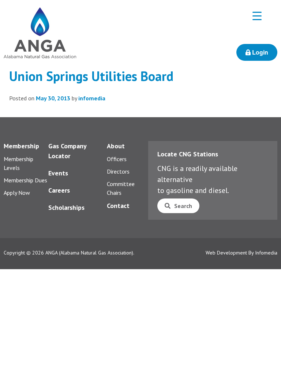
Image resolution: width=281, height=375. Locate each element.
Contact (118, 205)
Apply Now (17, 192)
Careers (59, 190)
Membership (21, 146)
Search (183, 205)
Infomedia (266, 252)
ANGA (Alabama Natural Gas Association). (89, 252)
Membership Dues (25, 180)
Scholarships (66, 207)
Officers (117, 159)
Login (259, 52)
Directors (118, 171)
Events (58, 173)
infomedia (91, 98)
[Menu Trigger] (257, 15)
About (116, 146)
